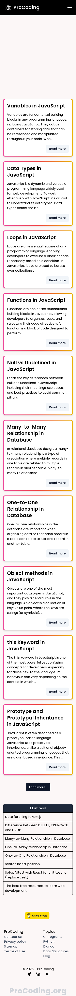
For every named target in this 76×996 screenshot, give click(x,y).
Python (49, 941)
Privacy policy (15, 941)
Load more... (38, 787)
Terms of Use (14, 951)
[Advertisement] (38, 55)
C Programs (52, 936)
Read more (57, 149)
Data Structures (56, 951)
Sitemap (10, 946)
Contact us (13, 936)
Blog (46, 956)
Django (48, 946)
